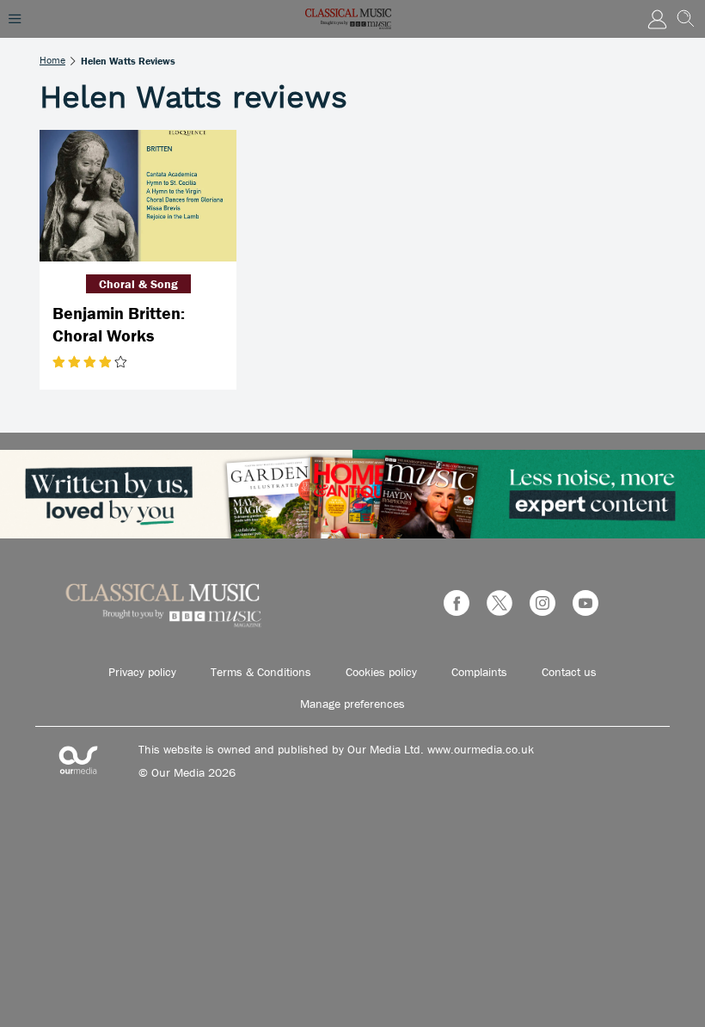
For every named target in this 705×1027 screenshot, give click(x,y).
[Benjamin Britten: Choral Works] (138, 195)
